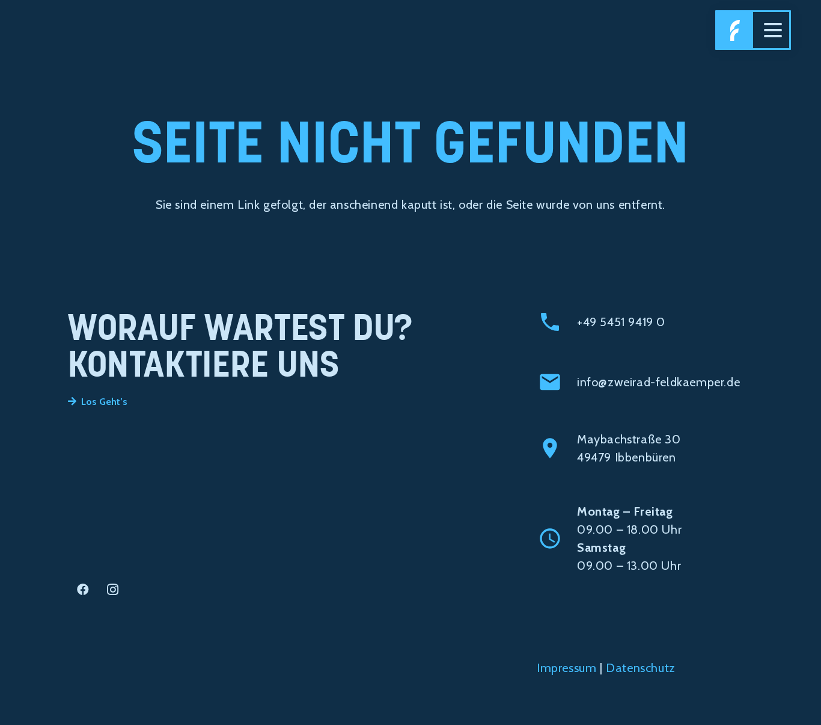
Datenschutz (641, 668)
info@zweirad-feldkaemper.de (658, 382)
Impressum (566, 668)
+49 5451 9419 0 (621, 322)
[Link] (735, 30)
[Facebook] (83, 590)
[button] (773, 30)
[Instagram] (113, 590)
